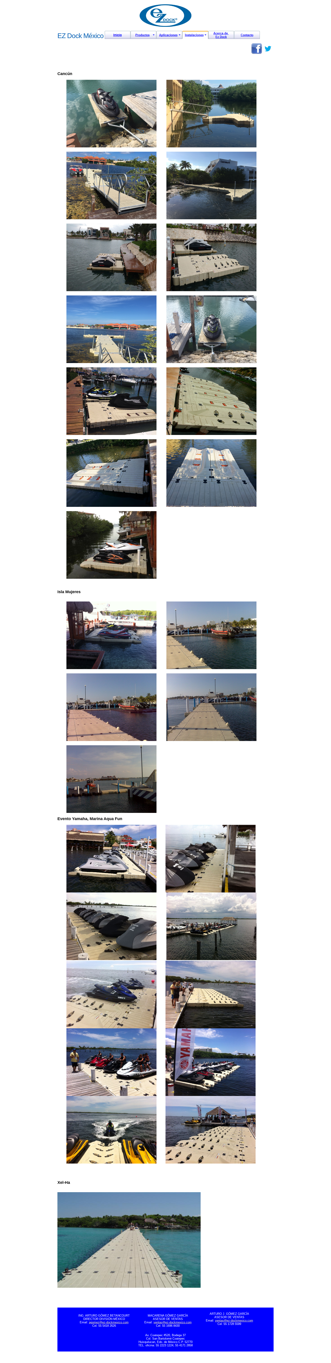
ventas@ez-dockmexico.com (173, 1322)
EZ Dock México (80, 35)
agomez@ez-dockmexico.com (109, 1322)
